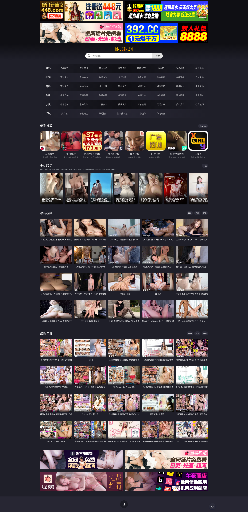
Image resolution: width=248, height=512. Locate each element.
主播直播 (180, 77)
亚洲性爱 (64, 86)
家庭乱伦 (84, 104)
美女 (190, 213)
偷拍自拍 (84, 86)
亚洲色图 (84, 95)
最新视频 (46, 213)
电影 (48, 86)
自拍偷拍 (84, 77)
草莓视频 (103, 113)
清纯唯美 (161, 95)
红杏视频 (142, 113)
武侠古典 (122, 104)
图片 (48, 95)
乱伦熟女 (180, 86)
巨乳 (197, 213)
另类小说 (161, 104)
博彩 (48, 68)
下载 (205, 165)
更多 (205, 213)
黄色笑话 (180, 104)
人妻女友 (103, 104)
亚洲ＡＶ (64, 77)
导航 (48, 113)
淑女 (197, 333)
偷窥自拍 (64, 95)
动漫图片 (122, 95)
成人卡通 (103, 86)
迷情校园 (142, 104)
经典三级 (161, 86)
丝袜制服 (161, 77)
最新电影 (46, 333)
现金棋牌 (180, 68)
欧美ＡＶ (103, 77)
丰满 (190, 333)
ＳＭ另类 (199, 77)
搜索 (158, 55)
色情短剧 (161, 113)
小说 (48, 104)
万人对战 (103, 68)
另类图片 (199, 95)
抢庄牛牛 (199, 68)
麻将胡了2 (141, 68)
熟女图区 (180, 95)
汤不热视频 (122, 113)
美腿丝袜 (142, 95)
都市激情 (64, 104)
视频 (48, 77)
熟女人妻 (142, 77)
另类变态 (199, 86)
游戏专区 (122, 68)
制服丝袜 (142, 86)
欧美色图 (103, 95)
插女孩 (64, 113)
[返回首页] (212, 506)
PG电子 (64, 68)
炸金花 (161, 68)
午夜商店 (84, 113)
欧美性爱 (122, 86)
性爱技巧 (199, 104)
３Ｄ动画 (122, 77)
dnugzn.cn (124, 49)
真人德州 (84, 68)
